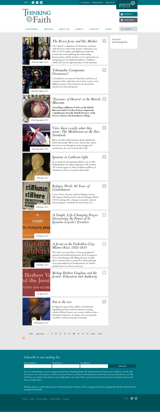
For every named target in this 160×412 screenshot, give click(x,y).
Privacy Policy (42, 399)
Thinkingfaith (97, 2)
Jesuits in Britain (57, 387)
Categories (32, 29)
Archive (48, 29)
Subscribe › (129, 20)
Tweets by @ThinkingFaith (119, 40)
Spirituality (110, 2)
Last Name (85, 363)
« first (30, 333)
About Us (64, 29)
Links (108, 29)
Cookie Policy (55, 399)
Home (24, 399)
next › (93, 333)
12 (65, 333)
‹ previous (40, 333)
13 (69, 333)
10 (56, 333)
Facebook (37, 2)
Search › (128, 29)
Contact (95, 29)
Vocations (85, 2)
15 (78, 333)
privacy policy (101, 377)
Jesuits (127, 4)
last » (100, 333)
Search (32, 2)
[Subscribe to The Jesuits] (23, 338)
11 (60, 333)
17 (87, 333)
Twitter (41, 2)
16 (83, 333)
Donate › (128, 14)
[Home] (39, 16)
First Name (57, 363)
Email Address (31, 363)
